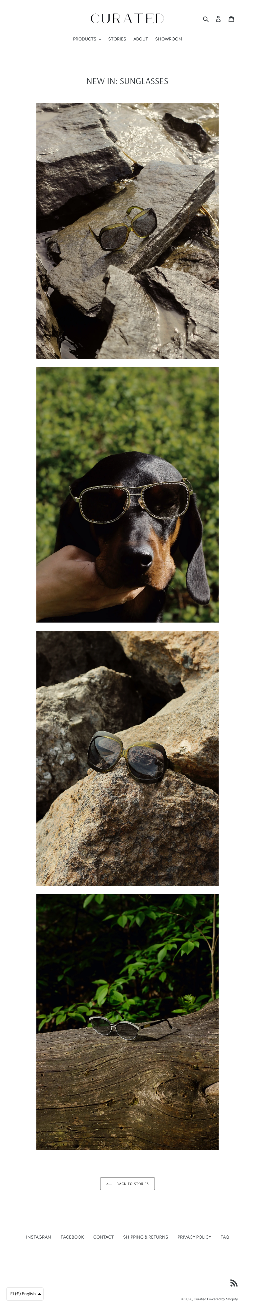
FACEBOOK (72, 1237)
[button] (25, 1294)
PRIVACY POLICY (194, 1237)
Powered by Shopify (222, 1299)
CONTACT (103, 1237)
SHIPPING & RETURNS (145, 1237)
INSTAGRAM (38, 1237)
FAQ (224, 1237)
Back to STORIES (132, 1183)
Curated (200, 1299)
